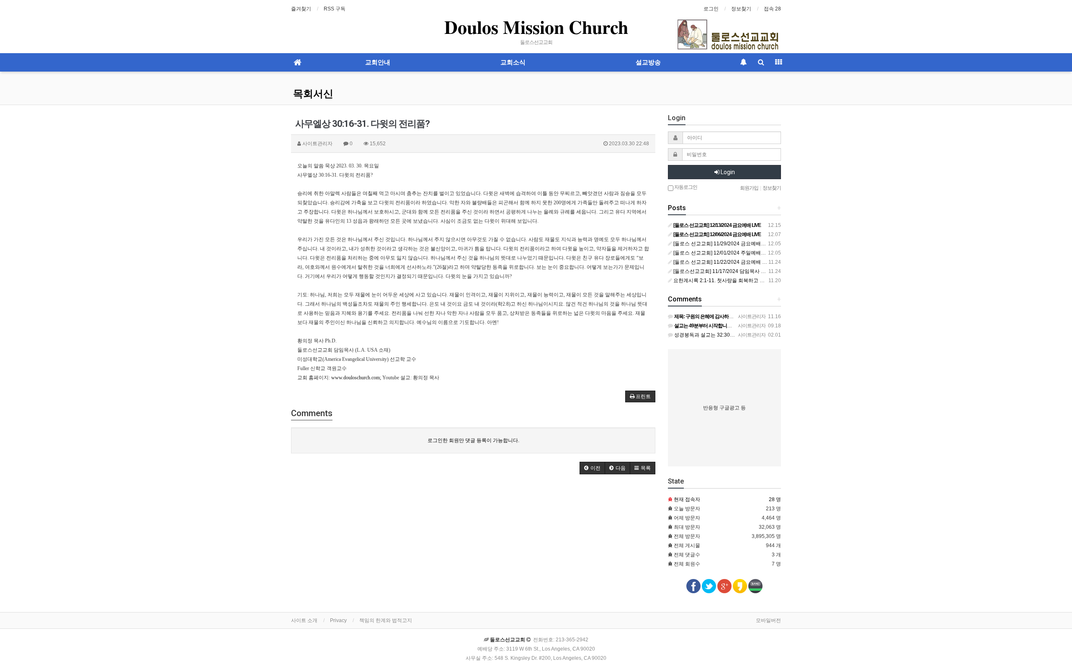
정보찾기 (741, 9)
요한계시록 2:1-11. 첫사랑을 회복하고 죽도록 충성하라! (734, 280)
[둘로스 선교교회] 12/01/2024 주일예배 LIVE (722, 253)
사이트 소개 (304, 620)
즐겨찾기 (301, 9)
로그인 (711, 9)
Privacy (338, 620)
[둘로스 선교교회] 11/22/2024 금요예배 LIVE (722, 262)
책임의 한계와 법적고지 (385, 620)
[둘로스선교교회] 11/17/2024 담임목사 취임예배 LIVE (732, 271)
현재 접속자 (687, 499)
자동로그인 (685, 187)
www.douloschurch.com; (356, 378)
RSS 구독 (334, 9)
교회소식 (513, 62)
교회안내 (377, 62)
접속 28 (772, 9)
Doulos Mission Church (536, 26)
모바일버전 (768, 620)
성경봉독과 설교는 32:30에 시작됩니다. (718, 335)
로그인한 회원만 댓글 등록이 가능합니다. (473, 440)
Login (727, 172)
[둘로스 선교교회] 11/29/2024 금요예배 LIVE (722, 244)
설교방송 (648, 62)
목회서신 (313, 94)
